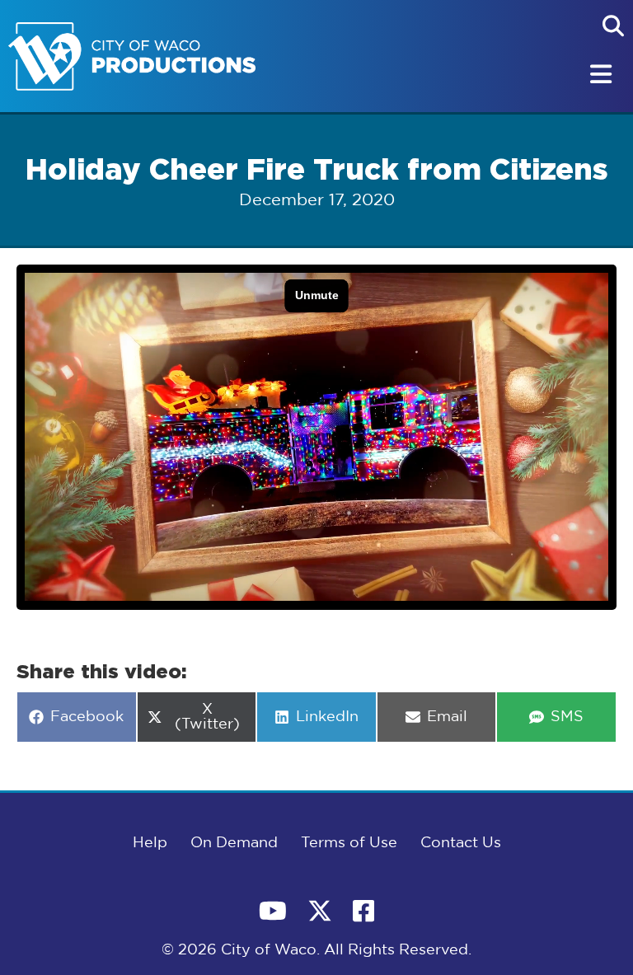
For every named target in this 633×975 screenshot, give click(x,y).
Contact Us (460, 843)
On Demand (234, 843)
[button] (613, 25)
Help (150, 843)
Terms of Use (349, 843)
